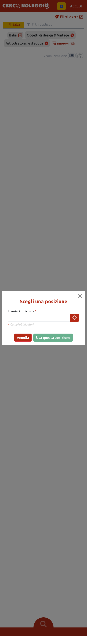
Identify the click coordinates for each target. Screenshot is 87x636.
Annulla (23, 338)
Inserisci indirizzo (21, 311)
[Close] (80, 296)
